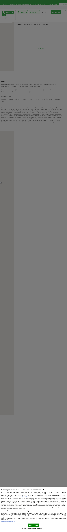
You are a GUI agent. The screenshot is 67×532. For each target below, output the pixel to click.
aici (30, 504)
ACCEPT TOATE (33, 525)
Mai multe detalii (23, 496)
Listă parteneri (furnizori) (8, 521)
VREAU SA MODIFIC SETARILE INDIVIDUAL (33, 528)
